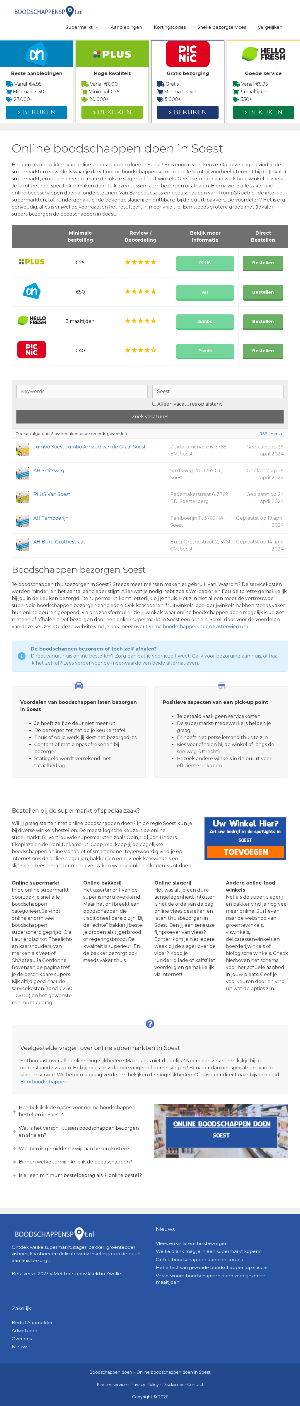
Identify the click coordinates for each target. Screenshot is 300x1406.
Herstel (277, 433)
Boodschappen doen (110, 1372)
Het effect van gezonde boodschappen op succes (212, 1267)
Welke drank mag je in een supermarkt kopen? (208, 1251)
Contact (195, 1384)
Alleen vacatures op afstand (190, 404)
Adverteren (24, 1330)
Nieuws (20, 1346)
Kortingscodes (170, 27)
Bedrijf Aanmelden (33, 1322)
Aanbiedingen (126, 27)
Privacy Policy (144, 1384)
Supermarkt (79, 27)
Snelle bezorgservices (221, 27)
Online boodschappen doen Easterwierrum (197, 626)
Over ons (22, 1338)
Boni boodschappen (43, 1082)
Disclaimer (173, 1384)
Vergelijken (270, 27)
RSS (263, 433)
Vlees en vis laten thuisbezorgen (192, 1243)
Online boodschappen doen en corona (199, 1259)
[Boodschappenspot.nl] (48, 11)
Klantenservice (112, 1384)
